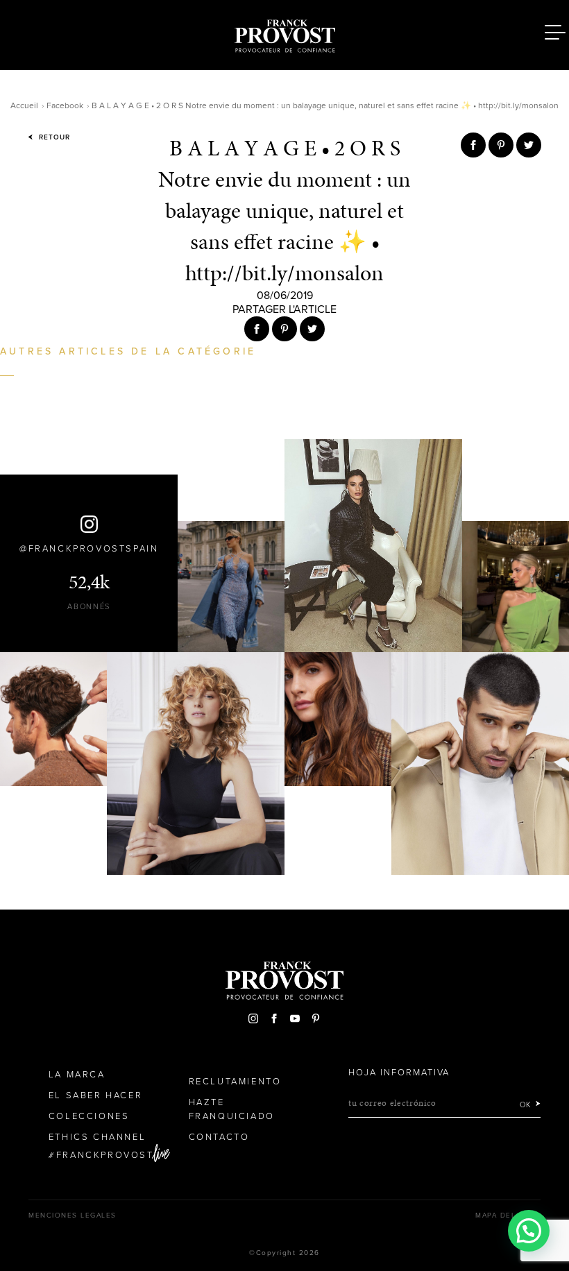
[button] (529, 1231)
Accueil (24, 105)
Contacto (219, 1137)
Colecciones (89, 1116)
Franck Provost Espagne (284, 33)
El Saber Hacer (95, 1095)
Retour (53, 137)
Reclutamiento (235, 1081)
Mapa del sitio (508, 1215)
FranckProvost (105, 1155)
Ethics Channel (97, 1137)
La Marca (77, 1074)
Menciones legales (72, 1215)
